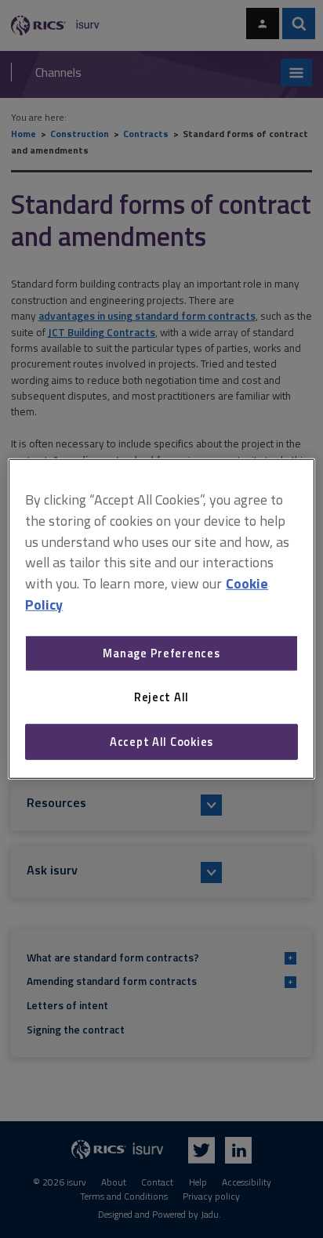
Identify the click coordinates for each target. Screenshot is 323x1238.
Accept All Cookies (161, 742)
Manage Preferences (161, 653)
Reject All (161, 697)
